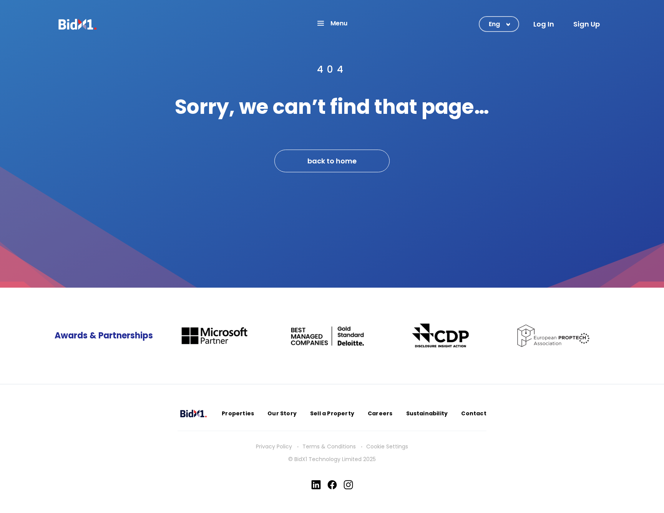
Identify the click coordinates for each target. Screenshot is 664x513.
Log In (543, 24)
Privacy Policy (274, 446)
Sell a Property (332, 413)
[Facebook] (332, 485)
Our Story (282, 413)
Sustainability (427, 413)
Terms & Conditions (329, 446)
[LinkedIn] (316, 485)
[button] (332, 23)
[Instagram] (348, 485)
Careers (380, 413)
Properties (238, 413)
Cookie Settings (387, 446)
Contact (473, 413)
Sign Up (586, 24)
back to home (332, 161)
